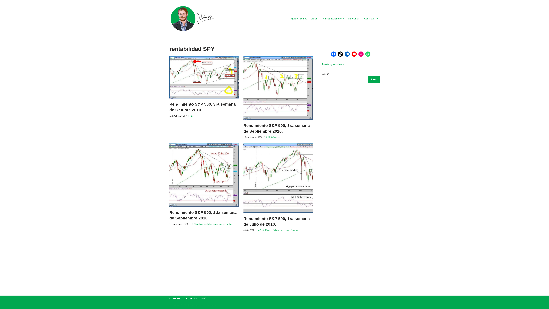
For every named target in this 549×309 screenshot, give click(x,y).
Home (190, 116)
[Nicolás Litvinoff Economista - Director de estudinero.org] (191, 19)
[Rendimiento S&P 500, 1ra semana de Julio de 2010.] (278, 178)
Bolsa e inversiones (215, 224)
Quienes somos (299, 18)
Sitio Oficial (354, 18)
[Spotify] (367, 54)
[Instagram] (361, 54)
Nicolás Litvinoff (209, 305)
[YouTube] (354, 54)
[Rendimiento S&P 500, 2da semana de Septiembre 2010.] (204, 175)
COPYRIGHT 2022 (178, 305)
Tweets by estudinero (333, 64)
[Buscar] (377, 18)
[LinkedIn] (347, 54)
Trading (228, 224)
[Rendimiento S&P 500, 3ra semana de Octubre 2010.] (204, 77)
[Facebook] (333, 54)
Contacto (369, 18)
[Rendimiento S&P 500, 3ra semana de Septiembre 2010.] (278, 88)
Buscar (325, 74)
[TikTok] (340, 54)
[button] (318, 18)
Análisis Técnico (273, 137)
